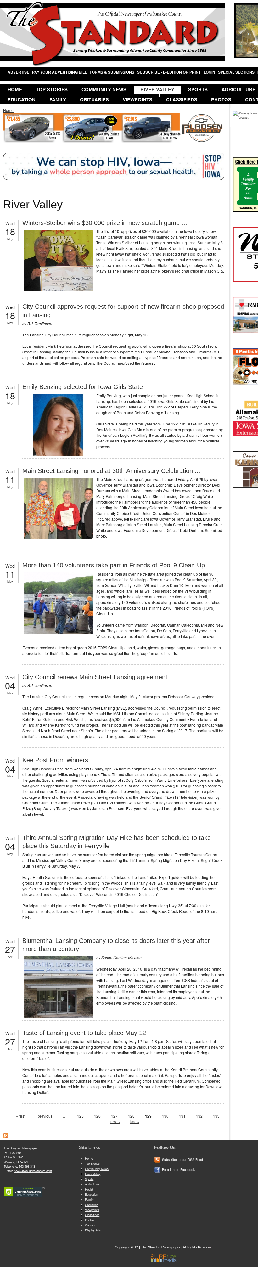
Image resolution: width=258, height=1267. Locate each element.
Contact (90, 1225)
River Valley (157, 89)
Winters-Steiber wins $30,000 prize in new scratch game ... (104, 222)
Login (209, 72)
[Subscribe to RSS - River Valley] (5, 1136)
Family (57, 99)
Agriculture (92, 1184)
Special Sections (236, 72)
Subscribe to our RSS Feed (182, 1159)
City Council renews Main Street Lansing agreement (94, 676)
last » (134, 1121)
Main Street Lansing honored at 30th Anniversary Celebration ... (111, 470)
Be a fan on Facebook (178, 1169)
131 (182, 1115)
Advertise (18, 72)
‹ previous (44, 1115)
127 (114, 1115)
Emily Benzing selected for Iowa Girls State (82, 386)
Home (15, 89)
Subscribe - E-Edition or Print (169, 72)
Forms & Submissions (112, 72)
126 (97, 1115)
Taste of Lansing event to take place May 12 (84, 1032)
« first (20, 1115)
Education (22, 99)
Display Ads (93, 1230)
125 (80, 1115)
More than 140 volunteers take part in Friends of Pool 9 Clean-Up (113, 565)
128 (131, 1115)
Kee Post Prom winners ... (59, 760)
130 (165, 1115)
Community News (103, 89)
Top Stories (52, 89)
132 (199, 1115)
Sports (198, 89)
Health (89, 1189)
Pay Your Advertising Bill (59, 72)
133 (216, 1115)
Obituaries (94, 99)
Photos (221, 99)
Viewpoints (137, 99)
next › (115, 1121)
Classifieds (181, 99)
